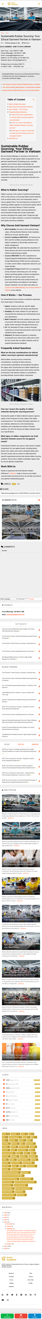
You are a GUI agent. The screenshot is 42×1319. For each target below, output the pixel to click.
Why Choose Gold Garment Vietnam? (21, 107)
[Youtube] (3, 1300)
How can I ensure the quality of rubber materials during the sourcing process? (21, 125)
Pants (21, 1166)
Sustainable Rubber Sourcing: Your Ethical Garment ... (21, 1238)
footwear (5, 1143)
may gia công (6, 1185)
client (13, 1150)
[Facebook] (35, 1294)
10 (5, 1051)
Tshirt (23, 1134)
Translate (31, 599)
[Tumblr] (16, 1294)
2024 (5, 1217)
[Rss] (2, 1294)
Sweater (5, 1150)
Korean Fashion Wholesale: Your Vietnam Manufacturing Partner (18, 517)
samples (13, 1134)
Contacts (11, 1276)
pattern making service (23, 1188)
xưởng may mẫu (7, 1198)
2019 (5, 1248)
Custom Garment (7, 1153)
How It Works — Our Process (18, 109)
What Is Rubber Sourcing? (17, 104)
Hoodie (25, 1137)
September (10, 1228)
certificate (25, 1172)
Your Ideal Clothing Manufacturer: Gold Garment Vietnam (22, 87)
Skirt (28, 1140)
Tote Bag (5, 1169)
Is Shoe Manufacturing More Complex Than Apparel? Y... (22, 1241)
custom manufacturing (9, 1179)
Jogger (12, 1159)
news (7, 33)
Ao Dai (34, 1159)
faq (30, 1134)
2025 (5, 1215)
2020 (5, 1246)
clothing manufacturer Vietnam (12, 1175)
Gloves (14, 1166)
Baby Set (5, 1163)
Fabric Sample (27, 1163)
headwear (32, 1156)
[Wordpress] (7, 1294)
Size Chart (31, 1280)
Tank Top (5, 1156)
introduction (22, 1150)
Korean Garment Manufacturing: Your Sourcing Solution (21, 90)
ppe (32, 1153)
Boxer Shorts (16, 1163)
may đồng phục (14, 1137)
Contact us (13, 473)
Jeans (4, 1159)
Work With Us (13, 138)
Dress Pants (23, 1146)
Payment (11, 1286)
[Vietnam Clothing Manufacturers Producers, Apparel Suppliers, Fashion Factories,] (13, 4)
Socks (18, 1153)
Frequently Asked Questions (18, 112)
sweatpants (19, 1191)
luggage (14, 1156)
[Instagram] (8, 1300)
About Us (11, 1273)
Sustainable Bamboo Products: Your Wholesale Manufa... (22, 1230)
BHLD (31, 1150)
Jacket (32, 1146)
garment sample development (24, 1182)
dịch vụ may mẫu (25, 1179)
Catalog (11, 1283)
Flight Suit (5, 1166)
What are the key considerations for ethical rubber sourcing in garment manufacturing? (21, 117)
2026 (5, 1212)
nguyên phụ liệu (7, 1188)
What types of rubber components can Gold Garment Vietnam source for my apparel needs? (21, 133)
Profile (31, 1283)
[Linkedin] (26, 1294)
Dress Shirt (29, 1143)
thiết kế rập (20, 1195)
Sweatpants (31, 1166)
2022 (5, 1219)
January (9, 1244)
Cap (33, 1137)
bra (22, 1143)
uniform (22, 1156)
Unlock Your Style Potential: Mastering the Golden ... (20, 1239)
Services (14, 1143)
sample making (7, 1191)
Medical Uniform (23, 1159)
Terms (11, 1280)
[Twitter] (12, 1294)
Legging (4, 1146)
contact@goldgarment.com (15, 614)
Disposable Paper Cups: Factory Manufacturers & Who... (21, 1232)
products (12, 1140)
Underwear (15, 1169)
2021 (5, 1222)
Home (2, 33)
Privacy (31, 1276)
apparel (13, 1146)
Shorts (21, 1140)
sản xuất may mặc (8, 1195)
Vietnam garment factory (10, 1172)
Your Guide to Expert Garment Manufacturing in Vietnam (21, 84)
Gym (3, 1140)
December (10, 1224)
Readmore (11, 818)
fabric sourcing (7, 1182)
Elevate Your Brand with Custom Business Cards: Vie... (21, 1234)
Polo (3, 1137)
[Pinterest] (21, 1294)
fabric (26, 1153)
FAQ (30, 1273)
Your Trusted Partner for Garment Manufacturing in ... (20, 1236)
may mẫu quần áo (19, 1185)
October (9, 1226)
